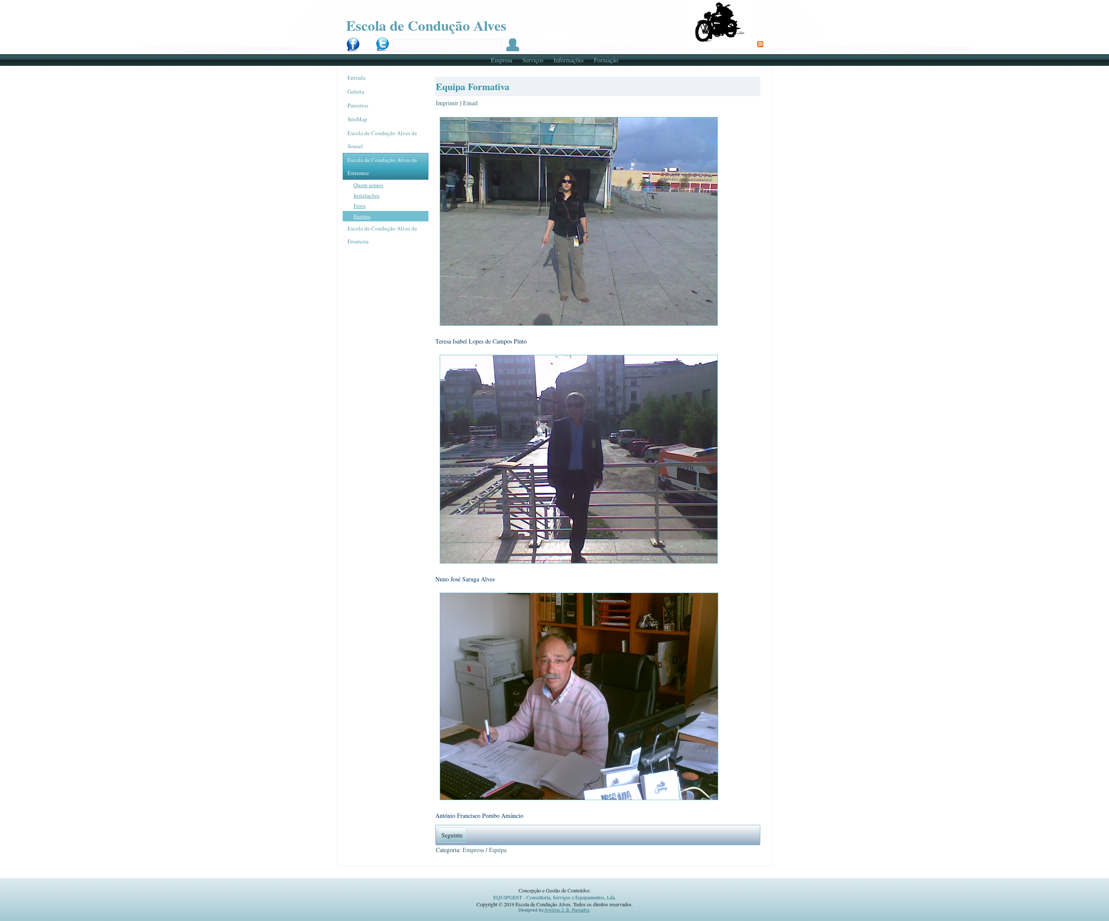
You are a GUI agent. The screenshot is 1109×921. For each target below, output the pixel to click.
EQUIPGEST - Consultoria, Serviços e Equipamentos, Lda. (554, 897)
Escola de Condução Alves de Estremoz (382, 166)
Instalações (366, 195)
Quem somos (368, 185)
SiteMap (357, 119)
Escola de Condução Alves (426, 25)
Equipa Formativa (472, 86)
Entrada (356, 77)
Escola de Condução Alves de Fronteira (382, 234)
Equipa (361, 216)
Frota (359, 206)
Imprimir (448, 103)
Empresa (501, 60)
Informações (569, 60)
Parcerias (357, 105)
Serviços (532, 60)
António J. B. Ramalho (567, 910)
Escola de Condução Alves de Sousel (382, 139)
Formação (606, 60)
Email (470, 103)
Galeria (355, 91)
